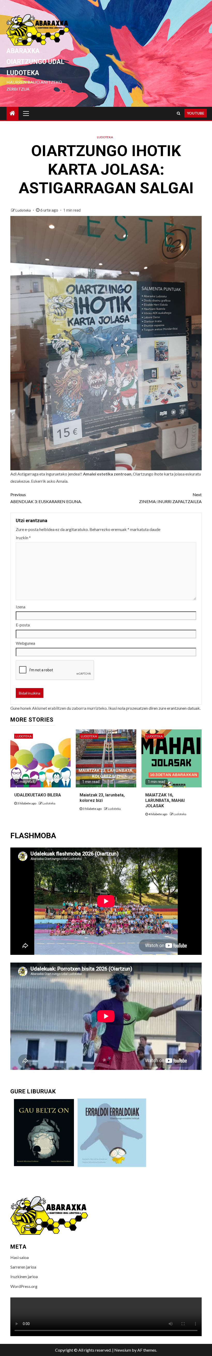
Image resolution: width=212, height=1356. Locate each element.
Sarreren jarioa (23, 1266)
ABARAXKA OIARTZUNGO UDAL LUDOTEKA (35, 62)
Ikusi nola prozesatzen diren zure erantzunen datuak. (154, 708)
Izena (20, 606)
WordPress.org (23, 1286)
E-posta (23, 624)
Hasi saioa (19, 1257)
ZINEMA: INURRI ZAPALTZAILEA (170, 498)
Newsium (122, 1349)
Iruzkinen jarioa (24, 1276)
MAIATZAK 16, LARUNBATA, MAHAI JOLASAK (165, 800)
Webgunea (25, 643)
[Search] (178, 113)
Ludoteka (105, 137)
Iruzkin (23, 537)
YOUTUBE (195, 113)
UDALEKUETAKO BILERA (37, 795)
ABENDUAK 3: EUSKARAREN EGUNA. (46, 498)
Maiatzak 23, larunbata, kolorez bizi (102, 798)
